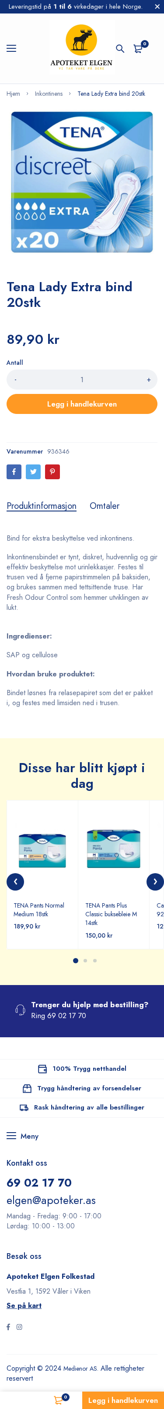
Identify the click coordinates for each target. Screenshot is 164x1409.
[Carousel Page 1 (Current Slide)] (75, 960)
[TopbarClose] (157, 6)
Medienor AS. (84, 1368)
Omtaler (104, 506)
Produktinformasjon (42, 506)
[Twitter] (33, 471)
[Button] (120, 48)
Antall (15, 362)
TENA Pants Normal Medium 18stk (39, 909)
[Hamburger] (15, 49)
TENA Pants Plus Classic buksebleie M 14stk (111, 914)
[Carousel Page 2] (85, 960)
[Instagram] (19, 1328)
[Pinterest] (52, 471)
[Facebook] (14, 471)
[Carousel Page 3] (95, 960)
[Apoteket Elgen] (82, 48)
